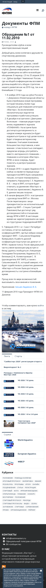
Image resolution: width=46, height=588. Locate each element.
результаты (8, 484)
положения (20, 497)
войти (41, 305)
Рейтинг (31, 510)
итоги (28, 484)
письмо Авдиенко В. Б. (26, 287)
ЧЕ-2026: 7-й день (26, 380)
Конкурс (31, 494)
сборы (34, 503)
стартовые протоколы (12, 503)
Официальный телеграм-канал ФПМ (23, 541)
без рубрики (8, 497)
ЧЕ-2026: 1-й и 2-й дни (28, 414)
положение (8, 478)
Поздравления (9, 487)
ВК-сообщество (13, 544)
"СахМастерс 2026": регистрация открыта (23, 361)
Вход (15, 2)
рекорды (26, 500)
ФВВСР (21, 461)
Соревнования (32, 507)
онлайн (36, 484)
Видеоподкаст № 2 (12, 367)
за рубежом (8, 507)
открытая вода (9, 494)
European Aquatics (27, 453)
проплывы (19, 484)
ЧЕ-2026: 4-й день (26, 400)
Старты (18, 356)
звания (38, 481)
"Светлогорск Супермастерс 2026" (27, 422)
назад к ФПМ (10, 27)
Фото (16, 491)
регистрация (30, 487)
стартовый (7, 491)
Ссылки (7, 434)
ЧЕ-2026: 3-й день (26, 407)
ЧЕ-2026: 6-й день (26, 387)
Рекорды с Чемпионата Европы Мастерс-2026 (18, 374)
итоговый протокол (11, 481)
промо (6, 510)
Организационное (18, 510)
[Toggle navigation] (37, 10)
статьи (20, 487)
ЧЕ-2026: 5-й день (26, 394)
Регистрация (7, 2)
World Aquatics (25, 440)
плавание (22, 494)
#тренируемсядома (29, 491)
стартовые (19, 507)
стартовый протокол (12, 500)
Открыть (23, 1)
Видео (26, 503)
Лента (7, 356)
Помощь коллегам (23, 478)
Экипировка (27, 481)
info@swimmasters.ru (16, 538)
